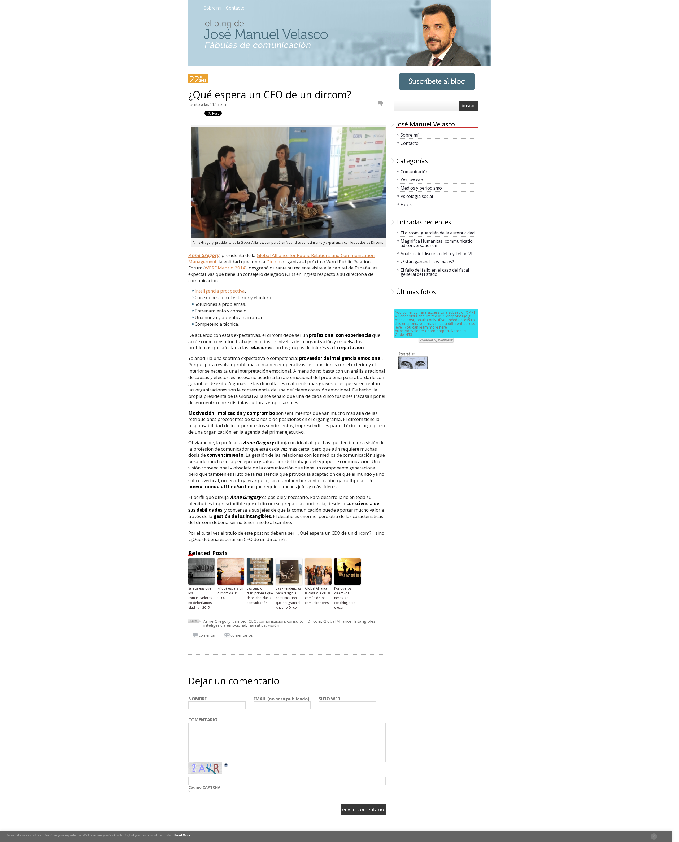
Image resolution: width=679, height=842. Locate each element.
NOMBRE (197, 699)
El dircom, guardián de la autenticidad (438, 233)
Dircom (274, 262)
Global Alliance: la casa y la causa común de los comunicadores (318, 595)
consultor (296, 621)
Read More (182, 835)
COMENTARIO (202, 720)
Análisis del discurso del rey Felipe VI (436, 253)
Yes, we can (412, 180)
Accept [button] (654, 836)
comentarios (241, 635)
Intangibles (365, 621)
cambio (239, 621)
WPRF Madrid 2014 (225, 268)
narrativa (257, 625)
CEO (253, 621)
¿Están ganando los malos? (427, 262)
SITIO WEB (329, 699)
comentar (207, 635)
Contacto (235, 8)
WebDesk (445, 340)
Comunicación (414, 171)
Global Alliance (337, 621)
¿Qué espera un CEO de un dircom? (269, 94)
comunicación (272, 621)
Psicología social (417, 196)
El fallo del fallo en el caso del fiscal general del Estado (435, 272)
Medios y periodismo (421, 188)
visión (273, 625)
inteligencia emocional (224, 625)
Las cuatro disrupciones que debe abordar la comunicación (260, 595)
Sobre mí (212, 8)
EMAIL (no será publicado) (281, 699)
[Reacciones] (382, 103)
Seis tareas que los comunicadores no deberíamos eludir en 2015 (200, 598)
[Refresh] (226, 765)
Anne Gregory (203, 255)
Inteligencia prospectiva (220, 291)
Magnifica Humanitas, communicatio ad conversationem (437, 243)
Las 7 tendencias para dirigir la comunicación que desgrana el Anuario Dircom (288, 598)
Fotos (406, 204)
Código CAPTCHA (204, 787)
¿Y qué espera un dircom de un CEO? (230, 593)
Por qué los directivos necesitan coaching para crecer (345, 598)
